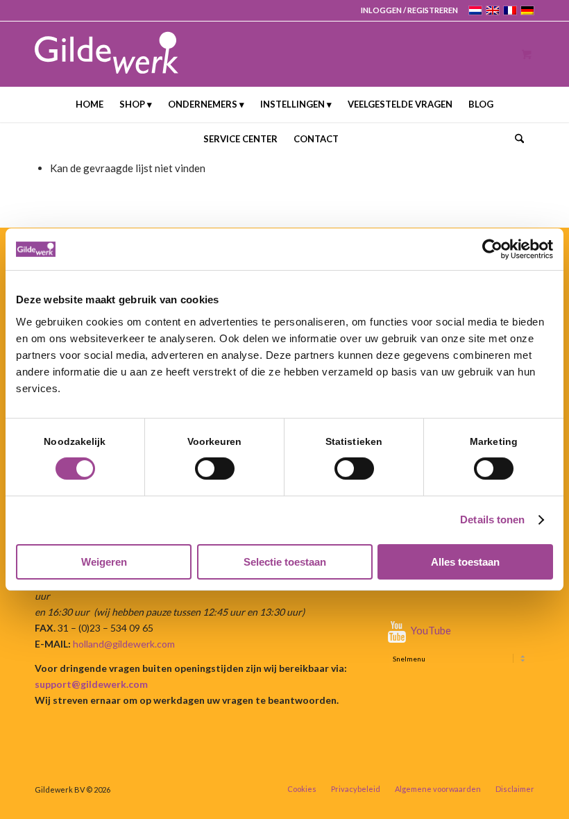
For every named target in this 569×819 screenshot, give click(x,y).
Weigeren (104, 562)
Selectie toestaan (285, 562)
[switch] (215, 468)
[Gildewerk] (106, 54)
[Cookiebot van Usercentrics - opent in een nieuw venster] (492, 249)
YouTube (431, 630)
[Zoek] (516, 138)
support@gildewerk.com (91, 684)
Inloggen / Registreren (409, 10)
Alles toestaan (465, 562)
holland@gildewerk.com (124, 644)
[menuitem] (406, 10)
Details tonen (492, 519)
